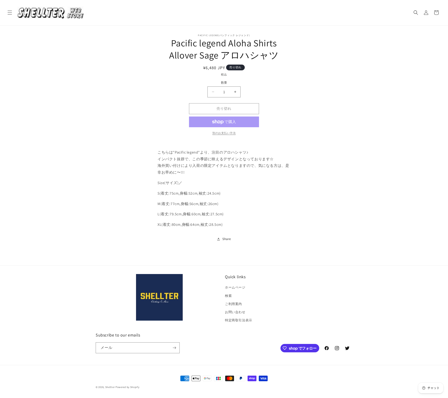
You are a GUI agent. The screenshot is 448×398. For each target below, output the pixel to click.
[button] (10, 12)
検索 (228, 296)
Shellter (110, 387)
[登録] (174, 347)
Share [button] (226, 239)
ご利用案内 (233, 304)
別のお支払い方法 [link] (224, 133)
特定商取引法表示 (238, 320)
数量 (224, 83)
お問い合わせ (235, 312)
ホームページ (235, 287)
